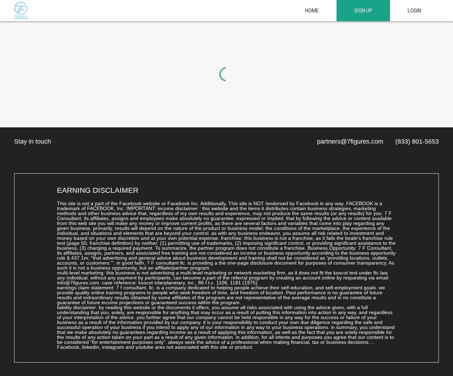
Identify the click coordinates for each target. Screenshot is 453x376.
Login (414, 10)
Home (312, 10)
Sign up (363, 10)
